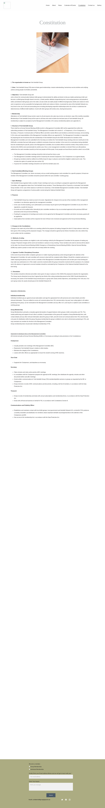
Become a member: (34, 764)
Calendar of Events (70, 5)
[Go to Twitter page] (62, 799)
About (54, 5)
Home (48, 5)
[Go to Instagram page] (69, 799)
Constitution (81, 5)
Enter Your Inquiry (34, 781)
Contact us (91, 5)
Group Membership (36, 766)
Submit (51, 795)
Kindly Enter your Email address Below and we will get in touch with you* (50, 773)
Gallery (99, 5)
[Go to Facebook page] (66, 799)
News (60, 5)
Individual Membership (37, 769)
